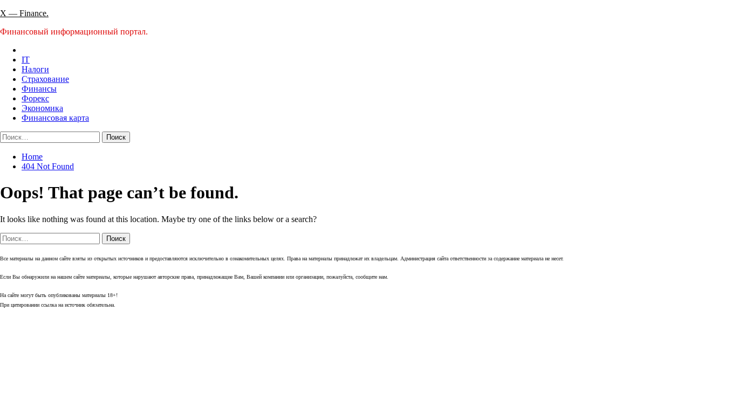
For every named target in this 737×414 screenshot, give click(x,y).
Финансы (39, 88)
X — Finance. (24, 13)
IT (26, 59)
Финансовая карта (55, 117)
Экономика (42, 108)
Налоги (35, 69)
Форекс (35, 98)
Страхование (45, 79)
